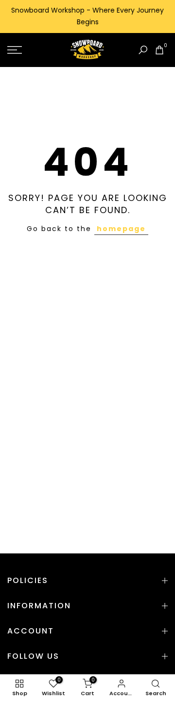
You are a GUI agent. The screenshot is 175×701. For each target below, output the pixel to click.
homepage (121, 229)
